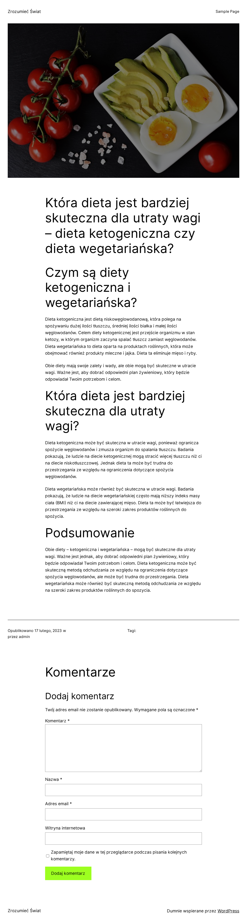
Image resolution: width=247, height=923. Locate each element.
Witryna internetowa (65, 827)
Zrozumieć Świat (24, 11)
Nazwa (53, 779)
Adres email (58, 803)
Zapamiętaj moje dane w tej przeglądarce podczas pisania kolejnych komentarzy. (119, 855)
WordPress (228, 910)
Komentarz (57, 720)
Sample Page (227, 11)
